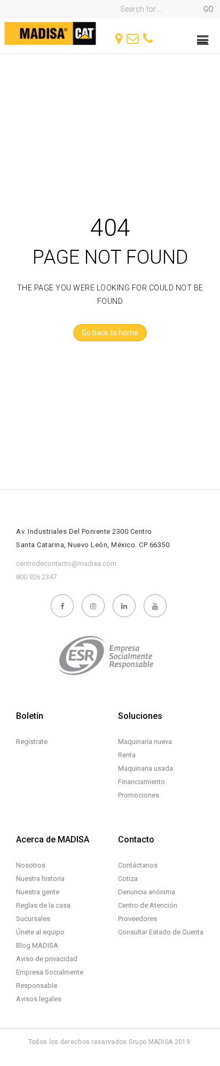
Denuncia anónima (146, 892)
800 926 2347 (36, 577)
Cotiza (128, 879)
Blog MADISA (37, 945)
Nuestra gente (37, 892)
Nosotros (30, 865)
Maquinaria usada (145, 768)
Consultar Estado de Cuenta (160, 932)
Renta (127, 755)
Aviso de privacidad (46, 959)
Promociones (138, 795)
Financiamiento (141, 782)
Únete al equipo (40, 932)
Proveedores (137, 919)
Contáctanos (138, 865)
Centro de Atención (147, 905)
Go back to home (110, 332)
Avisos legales (38, 999)
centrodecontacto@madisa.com (66, 563)
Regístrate (32, 742)
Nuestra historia (40, 879)
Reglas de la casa (43, 905)
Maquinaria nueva (145, 742)
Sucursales (33, 919)
